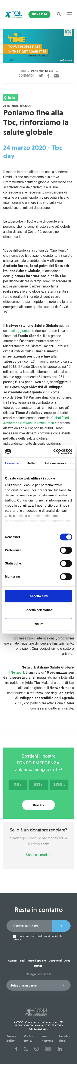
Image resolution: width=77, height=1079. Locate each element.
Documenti (55, 960)
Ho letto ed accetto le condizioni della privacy (37, 937)
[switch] (66, 550)
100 (59, 784)
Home (22, 70)
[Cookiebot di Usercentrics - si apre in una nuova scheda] (54, 451)
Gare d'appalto (37, 960)
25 (18, 784)
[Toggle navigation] (69, 14)
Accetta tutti (39, 596)
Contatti (12, 960)
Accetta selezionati (38, 610)
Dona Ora (39, 14)
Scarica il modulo (38, 855)
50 (38, 784)
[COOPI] (13, 14)
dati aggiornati (20, 331)
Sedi (22, 960)
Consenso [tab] (12, 463)
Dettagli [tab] (32, 463)
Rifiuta (38, 624)
